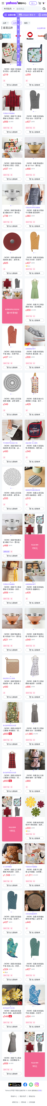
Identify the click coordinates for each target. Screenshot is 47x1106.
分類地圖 (32, 1102)
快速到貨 (18, 30)
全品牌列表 (41, 28)
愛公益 (18, 59)
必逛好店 (18, 44)
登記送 (18, 20)
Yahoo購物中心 (16, 3)
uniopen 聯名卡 (28, 14)
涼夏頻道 (18, 40)
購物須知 (32, 1096)
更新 (39, 1090)
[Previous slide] (3, 53)
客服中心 (14, 1096)
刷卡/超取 (18, 49)
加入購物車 (13, 85)
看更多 (18, 63)
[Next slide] (20, 53)
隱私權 (23, 1102)
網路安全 (15, 1102)
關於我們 (23, 1096)
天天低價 (18, 35)
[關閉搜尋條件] (14, 9)
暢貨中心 (18, 25)
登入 (33, 3)
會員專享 (18, 54)
